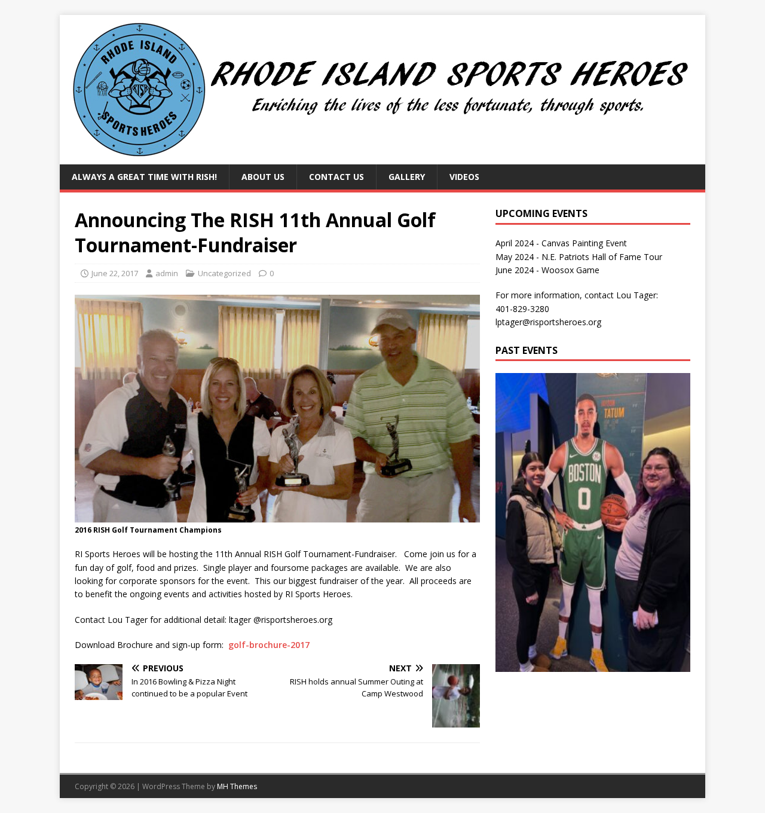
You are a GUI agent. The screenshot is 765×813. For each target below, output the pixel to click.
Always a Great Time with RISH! (144, 176)
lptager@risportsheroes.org (548, 322)
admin (166, 273)
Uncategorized (224, 273)
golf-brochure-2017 (269, 644)
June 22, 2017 (114, 273)
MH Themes (237, 786)
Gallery (406, 176)
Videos (464, 176)
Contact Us (336, 176)
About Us (262, 176)
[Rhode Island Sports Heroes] (382, 157)
